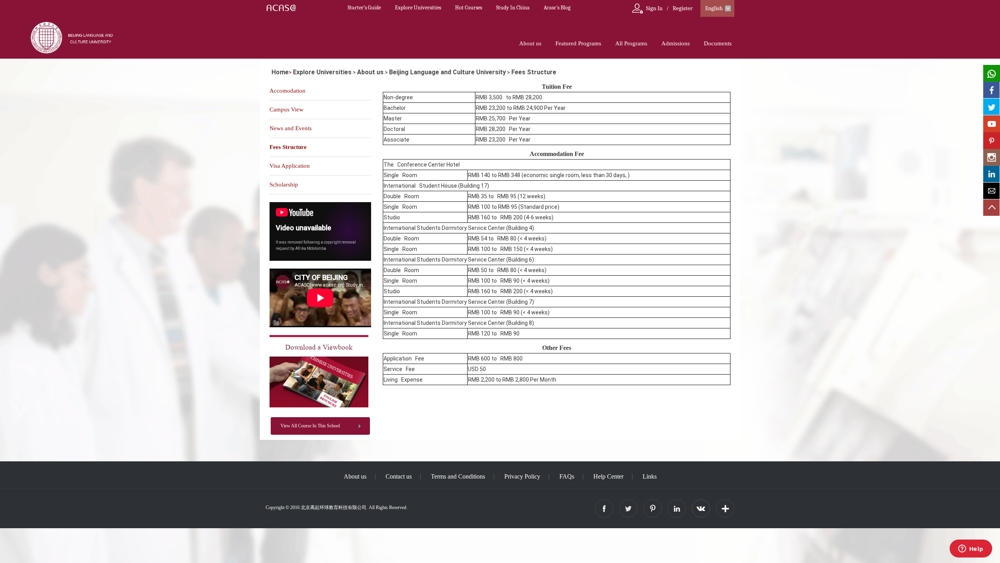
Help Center (608, 476)
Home (280, 72)
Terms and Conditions (458, 476)
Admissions (675, 43)
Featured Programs (578, 43)
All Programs (631, 43)
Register (683, 8)
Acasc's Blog (557, 7)
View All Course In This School (310, 426)
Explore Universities (418, 7)
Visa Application (290, 166)
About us (530, 43)
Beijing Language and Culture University (447, 72)
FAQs (566, 476)
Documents (718, 43)
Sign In (654, 8)
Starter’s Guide (364, 7)
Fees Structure (533, 72)
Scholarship (284, 184)
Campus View (287, 109)
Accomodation (287, 91)
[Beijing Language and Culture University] (319, 406)
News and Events (291, 128)
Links (650, 476)
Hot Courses (468, 7)
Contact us (399, 476)
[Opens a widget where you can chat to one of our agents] (970, 549)
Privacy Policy (522, 476)
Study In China (513, 7)
